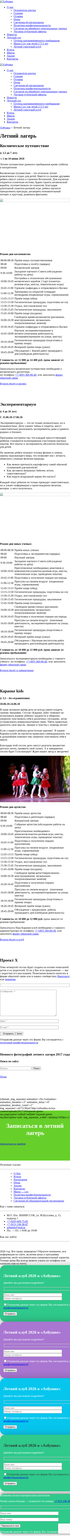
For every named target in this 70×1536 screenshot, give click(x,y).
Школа (11, 52)
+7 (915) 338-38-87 (17, 1224)
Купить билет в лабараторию (17, 670)
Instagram (10, 979)
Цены (17, 19)
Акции (11, 55)
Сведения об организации (29, 22)
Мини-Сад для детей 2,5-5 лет (31, 43)
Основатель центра (25, 10)
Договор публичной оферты (30, 31)
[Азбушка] (6, 1)
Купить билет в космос (13, 383)
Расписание (20, 1179)
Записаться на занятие (13, 1143)
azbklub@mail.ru (16, 1227)
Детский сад (14, 37)
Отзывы (18, 16)
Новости (12, 34)
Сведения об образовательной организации (39, 1200)
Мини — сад (21, 1191)
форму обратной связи (13, 664)
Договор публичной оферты (30, 1197)
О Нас (17, 1173)
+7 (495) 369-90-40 (25, 374)
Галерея (18, 13)
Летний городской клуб (27, 46)
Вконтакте (63, 976)
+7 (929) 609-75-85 (17, 1221)
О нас (10, 7)
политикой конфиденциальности (19, 1042)
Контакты (12, 58)
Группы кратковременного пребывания (36, 40)
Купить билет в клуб (12, 939)
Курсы (10, 49)
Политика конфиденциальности (32, 25)
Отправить (8, 1033)
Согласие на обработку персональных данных (40, 28)
